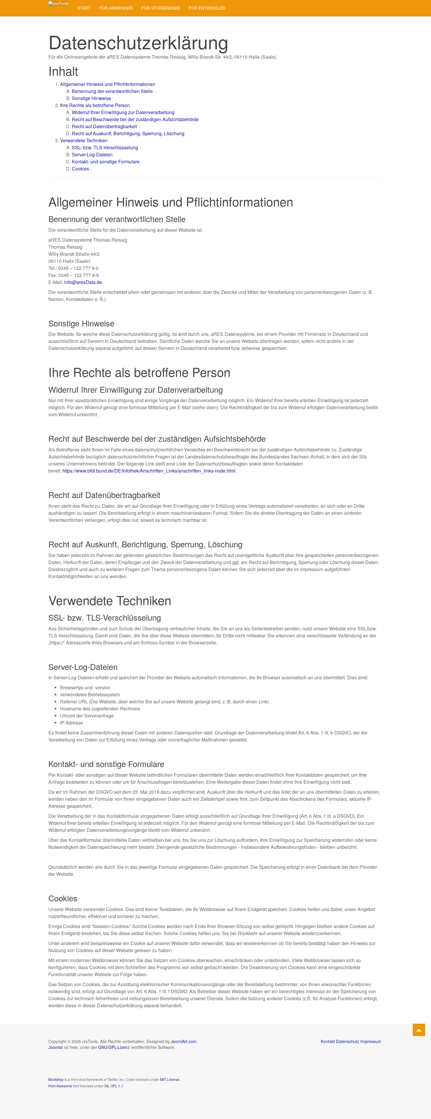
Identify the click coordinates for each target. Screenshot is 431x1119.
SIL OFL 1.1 (113, 1085)
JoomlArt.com (183, 1041)
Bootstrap (56, 1079)
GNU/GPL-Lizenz (114, 1047)
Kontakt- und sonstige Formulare (106, 161)
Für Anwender (116, 8)
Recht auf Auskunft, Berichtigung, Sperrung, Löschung (128, 133)
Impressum (370, 1041)
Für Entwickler (207, 8)
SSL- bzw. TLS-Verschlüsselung (105, 147)
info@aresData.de (83, 282)
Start (84, 8)
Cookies (80, 168)
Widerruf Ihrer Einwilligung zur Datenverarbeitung (123, 112)
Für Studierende (160, 8)
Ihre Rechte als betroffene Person (95, 105)
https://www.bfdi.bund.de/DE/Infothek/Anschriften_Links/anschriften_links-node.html (148, 470)
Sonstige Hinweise (91, 98)
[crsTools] (58, 3)
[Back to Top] (419, 1030)
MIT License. (170, 1079)
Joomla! (55, 1047)
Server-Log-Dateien (92, 154)
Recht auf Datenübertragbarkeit (104, 126)
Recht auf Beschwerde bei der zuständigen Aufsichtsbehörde (135, 119)
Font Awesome (60, 1085)
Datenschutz (347, 1041)
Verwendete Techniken (84, 140)
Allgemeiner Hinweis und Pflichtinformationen (107, 84)
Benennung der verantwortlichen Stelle (112, 91)
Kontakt (328, 1041)
